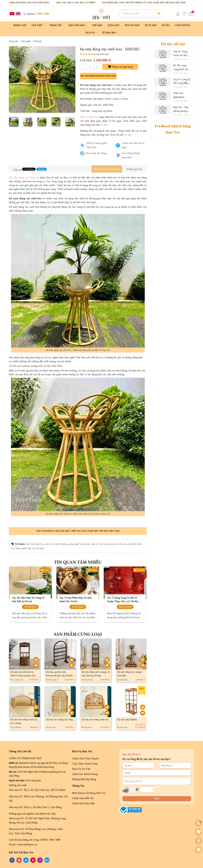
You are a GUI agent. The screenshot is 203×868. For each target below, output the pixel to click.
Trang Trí (56, 25)
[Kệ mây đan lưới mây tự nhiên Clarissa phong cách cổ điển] (35, 659)
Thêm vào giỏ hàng (122, 66)
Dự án (166, 25)
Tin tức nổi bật (172, 44)
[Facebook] (199, 841)
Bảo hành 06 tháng (96, 153)
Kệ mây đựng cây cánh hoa (24, 177)
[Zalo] (199, 850)
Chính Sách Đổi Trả (83, 798)
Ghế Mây (97, 25)
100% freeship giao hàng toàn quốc (98, 76)
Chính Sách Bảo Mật (83, 803)
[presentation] (12, 79)
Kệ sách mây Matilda (127, 719)
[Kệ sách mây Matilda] (142, 707)
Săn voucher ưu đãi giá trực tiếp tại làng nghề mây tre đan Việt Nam (77, 531)
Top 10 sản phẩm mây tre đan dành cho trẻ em (76, 599)
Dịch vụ (90, 32)
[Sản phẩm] (101, 13)
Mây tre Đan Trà (89, 116)
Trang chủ (19, 25)
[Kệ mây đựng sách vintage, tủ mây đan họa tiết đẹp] (107, 659)
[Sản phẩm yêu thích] (184, 13)
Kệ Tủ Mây (151, 25)
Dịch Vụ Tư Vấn (81, 768)
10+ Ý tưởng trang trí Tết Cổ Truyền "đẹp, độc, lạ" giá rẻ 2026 (122, 599)
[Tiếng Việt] (11, 13)
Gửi (157, 798)
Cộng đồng (182, 25)
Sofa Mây (113, 25)
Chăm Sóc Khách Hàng (84, 774)
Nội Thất (37, 25)
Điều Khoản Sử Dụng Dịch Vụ (89, 793)
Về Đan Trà (109, 32)
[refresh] (137, 789)
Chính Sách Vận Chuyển (85, 758)
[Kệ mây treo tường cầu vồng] (71, 707)
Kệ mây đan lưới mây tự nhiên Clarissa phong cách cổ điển (24, 675)
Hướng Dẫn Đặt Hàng (84, 779)
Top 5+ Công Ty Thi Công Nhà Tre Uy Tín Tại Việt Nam (181, 84)
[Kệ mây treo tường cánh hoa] (107, 707)
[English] (18, 13)
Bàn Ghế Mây (77, 25)
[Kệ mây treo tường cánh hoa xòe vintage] (35, 707)
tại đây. (104, 124)
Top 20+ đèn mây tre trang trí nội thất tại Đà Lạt (28, 599)
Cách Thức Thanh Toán (85, 763)
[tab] (107, 169)
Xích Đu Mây (132, 25)
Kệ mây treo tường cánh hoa (95, 719)
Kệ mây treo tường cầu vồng (59, 719)
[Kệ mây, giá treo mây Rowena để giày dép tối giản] (71, 659)
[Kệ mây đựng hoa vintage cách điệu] (142, 659)
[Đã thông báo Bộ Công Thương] (130, 809)
